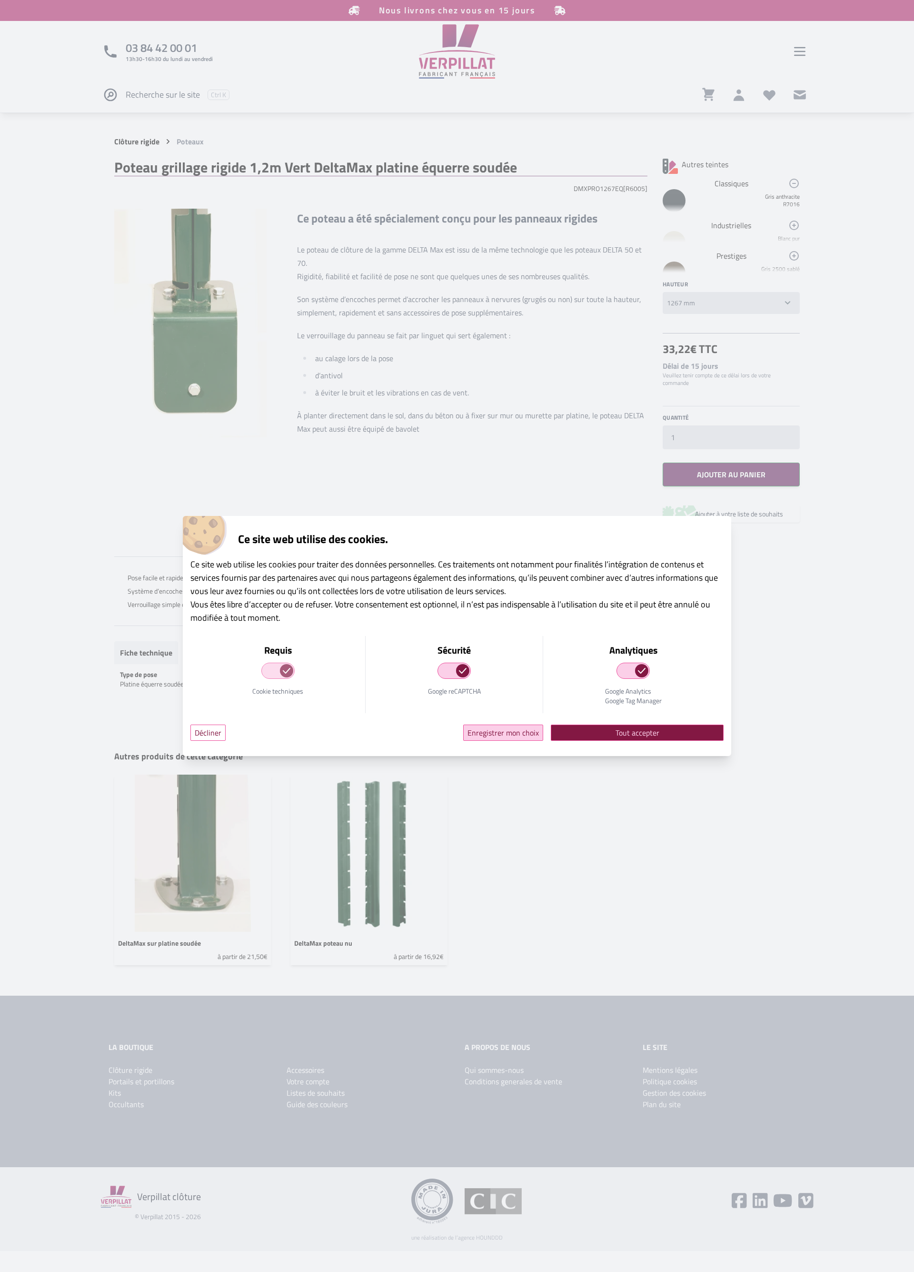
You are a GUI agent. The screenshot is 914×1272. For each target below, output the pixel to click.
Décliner (208, 732)
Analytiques (633, 650)
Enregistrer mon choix (503, 732)
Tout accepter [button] (637, 732)
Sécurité (454, 650)
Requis (278, 650)
